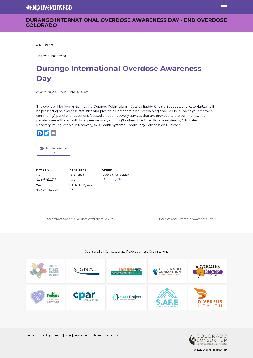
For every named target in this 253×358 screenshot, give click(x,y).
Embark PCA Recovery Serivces (45, 297)
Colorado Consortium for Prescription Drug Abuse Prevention (208, 339)
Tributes (96, 335)
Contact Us (111, 335)
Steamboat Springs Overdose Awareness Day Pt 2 (80, 219)
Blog (68, 335)
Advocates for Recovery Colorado (207, 271)
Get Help (31, 335)
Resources (81, 335)
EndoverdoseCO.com (215, 350)
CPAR (85, 297)
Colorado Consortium (167, 271)
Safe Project (126, 297)
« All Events (44, 45)
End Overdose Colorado (49, 7)
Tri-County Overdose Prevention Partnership (45, 271)
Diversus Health (207, 297)
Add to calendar (56, 148)
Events (58, 335)
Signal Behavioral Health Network (85, 271)
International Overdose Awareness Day (186, 219)
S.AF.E (167, 297)
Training (45, 335)
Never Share (126, 271)
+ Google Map (115, 179)
